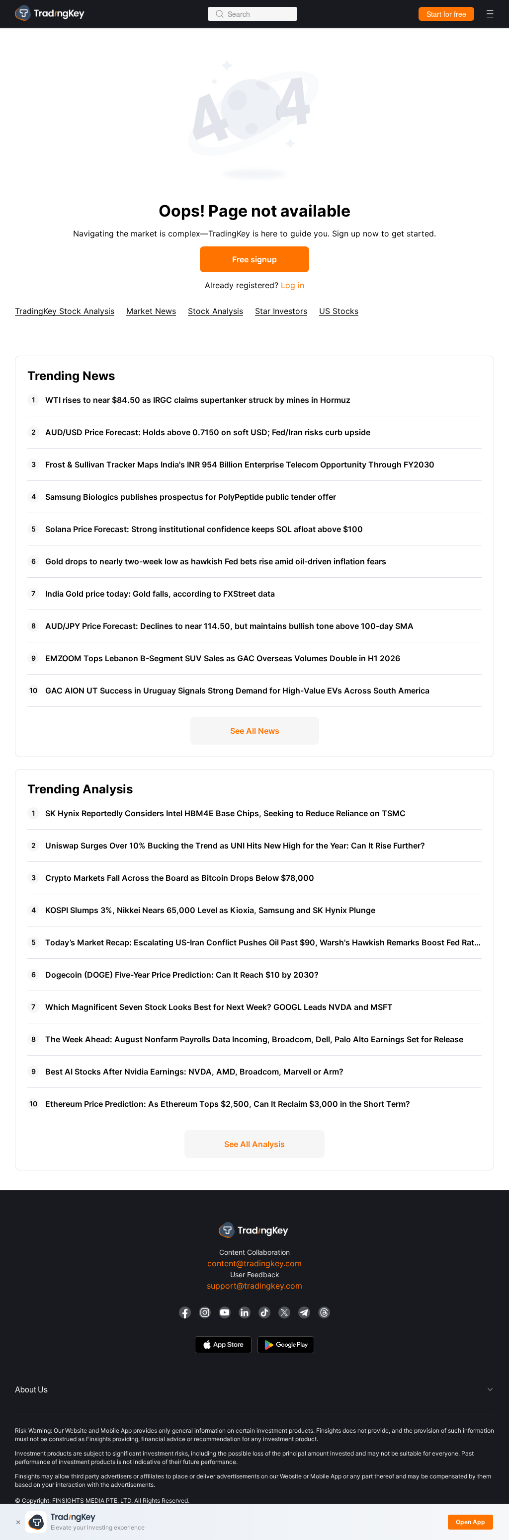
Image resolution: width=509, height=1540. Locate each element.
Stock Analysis (215, 311)
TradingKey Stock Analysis (64, 311)
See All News (254, 731)
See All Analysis (254, 1144)
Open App (470, 1522)
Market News (151, 311)
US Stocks (338, 311)
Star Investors (281, 311)
